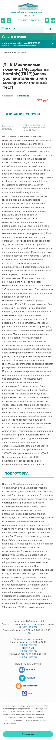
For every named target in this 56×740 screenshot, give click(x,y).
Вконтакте (30, 670)
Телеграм (31, 678)
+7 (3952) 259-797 (28, 651)
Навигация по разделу (15, 53)
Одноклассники (30, 686)
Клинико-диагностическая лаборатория (24, 45)
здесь (13, 723)
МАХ (30, 693)
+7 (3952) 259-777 (28, 627)
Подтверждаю (28, 734)
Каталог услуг (6, 45)
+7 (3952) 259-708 (28, 645)
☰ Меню (8, 29)
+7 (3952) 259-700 (28, 657)
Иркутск (28, 15)
